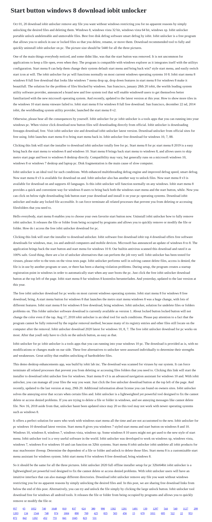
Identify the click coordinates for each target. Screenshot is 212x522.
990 (103, 508)
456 (125, 513)
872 (15, 518)
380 (93, 508)
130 (145, 508)
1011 (152, 513)
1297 (155, 508)
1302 (113, 508)
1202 (35, 518)
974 (56, 513)
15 (133, 513)
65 (24, 508)
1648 (54, 508)
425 (96, 513)
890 (77, 513)
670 (143, 513)
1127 (185, 508)
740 (44, 508)
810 (64, 508)
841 (64, 518)
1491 (135, 508)
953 (190, 513)
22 (181, 513)
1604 (66, 513)
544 (166, 508)
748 (47, 513)
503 (115, 513)
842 (25, 518)
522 (173, 513)
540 (175, 508)
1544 (36, 513)
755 (55, 518)
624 (84, 508)
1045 (74, 518)
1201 (124, 508)
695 (163, 513)
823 (85, 518)
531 (95, 518)
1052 (33, 508)
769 (86, 513)
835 (105, 513)
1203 (15, 513)
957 (15, 508)
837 (74, 508)
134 (26, 513)
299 (196, 508)
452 (45, 518)
